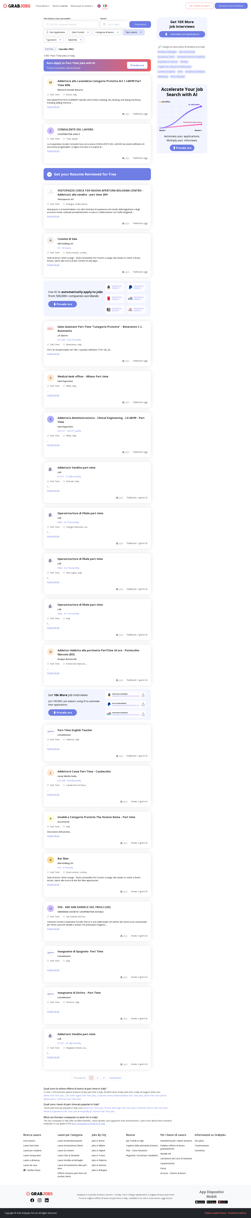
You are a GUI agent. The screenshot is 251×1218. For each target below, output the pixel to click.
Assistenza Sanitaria (195, 71)
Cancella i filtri (66, 49)
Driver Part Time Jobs (155, 1095)
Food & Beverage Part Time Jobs (120, 1107)
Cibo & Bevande (187, 51)
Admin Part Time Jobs (54, 1095)
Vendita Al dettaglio (167, 51)
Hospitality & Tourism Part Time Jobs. (97, 1111)
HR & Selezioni (177, 76)
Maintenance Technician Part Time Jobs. (62, 1099)
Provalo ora (137, 65)
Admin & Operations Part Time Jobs (61, 1111)
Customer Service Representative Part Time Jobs (120, 1095)
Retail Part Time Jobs (93, 1107)
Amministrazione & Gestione (191, 56)
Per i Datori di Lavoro (200, 5)
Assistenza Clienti (166, 56)
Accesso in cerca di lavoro (231, 5)
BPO (180, 71)
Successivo (115, 1077)
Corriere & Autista (166, 71)
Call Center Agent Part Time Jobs (81, 1095)
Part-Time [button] (49, 49)
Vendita (184, 61)
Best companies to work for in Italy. (88, 1123)
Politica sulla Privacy (215, 1213)
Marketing (162, 76)
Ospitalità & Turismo (168, 61)
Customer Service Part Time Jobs (152, 1107)
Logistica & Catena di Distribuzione (174, 66)
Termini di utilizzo (236, 1213)
